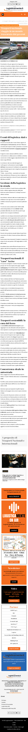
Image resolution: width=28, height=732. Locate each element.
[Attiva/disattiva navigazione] (24, 14)
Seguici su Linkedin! (14, 668)
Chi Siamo (3, 700)
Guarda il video (14, 601)
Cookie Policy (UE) (5, 706)
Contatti (3, 702)
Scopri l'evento (14, 562)
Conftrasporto (4, 268)
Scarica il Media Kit (14, 496)
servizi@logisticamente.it (15, 693)
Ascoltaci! (14, 530)
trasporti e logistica (21, 149)
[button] (21, 14)
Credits (14, 725)
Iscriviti (14, 582)
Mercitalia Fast (20, 333)
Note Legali (21, 727)
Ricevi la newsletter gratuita (7, 129)
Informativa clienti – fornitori (11, 727)
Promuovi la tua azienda (7, 704)
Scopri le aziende (14, 649)
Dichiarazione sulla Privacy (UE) (8, 708)
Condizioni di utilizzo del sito (13, 729)
